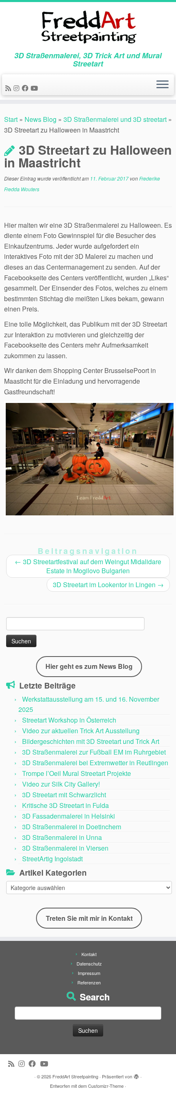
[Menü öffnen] (162, 85)
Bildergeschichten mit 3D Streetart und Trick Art (90, 741)
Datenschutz (89, 963)
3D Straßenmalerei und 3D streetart (115, 119)
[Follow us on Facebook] (26, 88)
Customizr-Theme (106, 1085)
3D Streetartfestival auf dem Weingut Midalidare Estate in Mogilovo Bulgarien (88, 566)
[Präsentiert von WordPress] (136, 1075)
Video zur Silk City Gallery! (61, 784)
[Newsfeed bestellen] (9, 88)
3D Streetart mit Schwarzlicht (64, 794)
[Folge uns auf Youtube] (36, 88)
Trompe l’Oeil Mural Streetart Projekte (76, 773)
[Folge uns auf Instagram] (18, 88)
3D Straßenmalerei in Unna (62, 837)
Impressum (89, 973)
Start (11, 119)
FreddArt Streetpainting (75, 1076)
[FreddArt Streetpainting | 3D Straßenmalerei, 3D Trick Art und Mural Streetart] (88, 26)
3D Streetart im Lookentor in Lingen (108, 584)
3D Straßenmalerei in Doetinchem (71, 826)
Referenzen (89, 982)
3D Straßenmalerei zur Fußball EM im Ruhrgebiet (94, 752)
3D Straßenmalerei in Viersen (65, 848)
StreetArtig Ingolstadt (52, 858)
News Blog (40, 119)
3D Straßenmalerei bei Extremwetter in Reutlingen (95, 762)
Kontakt (89, 954)
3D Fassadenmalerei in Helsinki (68, 816)
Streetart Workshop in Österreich (69, 720)
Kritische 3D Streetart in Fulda (65, 805)
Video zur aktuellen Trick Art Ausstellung (81, 730)
